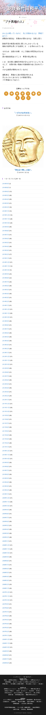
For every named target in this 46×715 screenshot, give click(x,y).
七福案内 (13, 701)
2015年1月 (5, 258)
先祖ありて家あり (9, 690)
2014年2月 (5, 301)
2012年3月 (5, 392)
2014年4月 (5, 294)
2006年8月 (5, 655)
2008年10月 (6, 553)
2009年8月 (5, 514)
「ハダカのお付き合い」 (23, 113)
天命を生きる (8, 692)
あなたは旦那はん (18, 692)
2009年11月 (6, 502)
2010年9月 (5, 462)
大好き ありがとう (21, 690)
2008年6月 (5, 569)
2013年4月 (5, 341)
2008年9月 (5, 557)
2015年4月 (5, 246)
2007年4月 (5, 624)
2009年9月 (5, 510)
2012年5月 (5, 384)
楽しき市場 (37, 692)
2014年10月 (6, 270)
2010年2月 (5, 490)
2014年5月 (5, 290)
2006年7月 (5, 659)
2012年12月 (6, 356)
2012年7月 (5, 376)
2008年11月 (6, 549)
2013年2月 (5, 349)
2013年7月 (5, 329)
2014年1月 (5, 305)
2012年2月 (5, 396)
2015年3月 (5, 250)
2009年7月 (5, 517)
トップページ (16, 677)
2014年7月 (5, 282)
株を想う (41, 684)
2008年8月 (5, 561)
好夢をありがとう (35, 680)
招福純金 (23, 698)
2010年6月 (5, 474)
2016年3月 (5, 203)
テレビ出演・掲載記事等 (23, 707)
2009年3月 (5, 533)
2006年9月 (5, 651)
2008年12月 (6, 545)
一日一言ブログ (27, 677)
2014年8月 (5, 278)
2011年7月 (5, 423)
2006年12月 (6, 639)
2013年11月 (6, 313)
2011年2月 (5, 443)
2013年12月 (6, 309)
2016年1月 (5, 211)
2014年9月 (5, 274)
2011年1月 (5, 447)
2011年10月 (6, 411)
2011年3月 (5, 439)
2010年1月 (5, 494)
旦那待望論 (8, 682)
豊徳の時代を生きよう (32, 694)
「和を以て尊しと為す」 (23, 170)
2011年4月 (5, 435)
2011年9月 (5, 415)
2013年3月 (5, 345)
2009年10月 (6, 506)
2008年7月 (5, 565)
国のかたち (28, 692)
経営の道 (10, 694)
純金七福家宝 (30, 701)
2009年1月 (5, 541)
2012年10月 (6, 364)
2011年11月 (6, 407)
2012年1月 (5, 400)
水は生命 (31, 690)
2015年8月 (5, 231)
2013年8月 (5, 325)
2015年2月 (5, 254)
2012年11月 (6, 360)
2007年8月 (5, 608)
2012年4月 (5, 388)
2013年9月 (5, 321)
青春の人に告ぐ (24, 680)
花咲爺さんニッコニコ (10, 689)
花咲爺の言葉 (23, 679)
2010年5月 (5, 478)
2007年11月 (6, 596)
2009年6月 (5, 521)
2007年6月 (5, 616)
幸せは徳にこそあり (31, 684)
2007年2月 (5, 631)
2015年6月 (5, 238)
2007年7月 (5, 612)
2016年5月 (5, 195)
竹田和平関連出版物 (10, 707)
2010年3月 (5, 486)
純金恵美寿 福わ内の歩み (34, 699)
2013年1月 (5, 353)
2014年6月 (5, 286)
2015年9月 (5, 227)
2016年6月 (5, 191)
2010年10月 (6, 459)
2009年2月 (5, 537)
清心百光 (39, 701)
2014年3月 (5, 297)
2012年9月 (5, 368)
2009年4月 (5, 529)
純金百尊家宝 (36, 707)
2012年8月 (5, 372)
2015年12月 (6, 215)
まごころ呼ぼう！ (8, 699)
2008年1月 (5, 588)
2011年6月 (5, 427)
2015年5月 (5, 242)
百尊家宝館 (16, 703)
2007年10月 (6, 600)
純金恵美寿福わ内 (19, 699)
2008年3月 (5, 580)
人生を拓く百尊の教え (27, 703)
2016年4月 (5, 199)
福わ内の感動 (21, 701)
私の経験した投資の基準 (17, 684)
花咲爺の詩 (23, 687)
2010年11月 (6, 455)
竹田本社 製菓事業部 (27, 709)
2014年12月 (6, 262)
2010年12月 (6, 451)
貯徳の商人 (5, 684)
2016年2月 (5, 207)
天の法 (38, 690)
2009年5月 (5, 525)
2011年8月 (5, 419)
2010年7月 (5, 470)
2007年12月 (6, 592)
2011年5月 (5, 431)
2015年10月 (6, 223)
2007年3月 (5, 628)
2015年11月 (6, 219)
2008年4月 (5, 576)
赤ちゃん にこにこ (23, 689)
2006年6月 (5, 663)
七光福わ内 (6, 701)
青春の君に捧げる (35, 689)
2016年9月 (5, 184)
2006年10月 (6, 647)
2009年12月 (6, 498)
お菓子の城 (16, 709)
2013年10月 (6, 317)
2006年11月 (6, 643)
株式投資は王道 (19, 694)
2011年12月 (6, 404)
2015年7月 (5, 235)
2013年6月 (5, 333)
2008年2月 (5, 584)
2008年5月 (5, 572)
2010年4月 (5, 482)
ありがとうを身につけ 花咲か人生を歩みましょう (26, 682)
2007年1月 (5, 635)
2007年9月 (5, 604)
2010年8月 (5, 466)
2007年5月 (5, 620)
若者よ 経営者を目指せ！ (11, 680)
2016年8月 (5, 187)
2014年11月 (6, 266)
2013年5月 (5, 337)
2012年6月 (5, 380)
